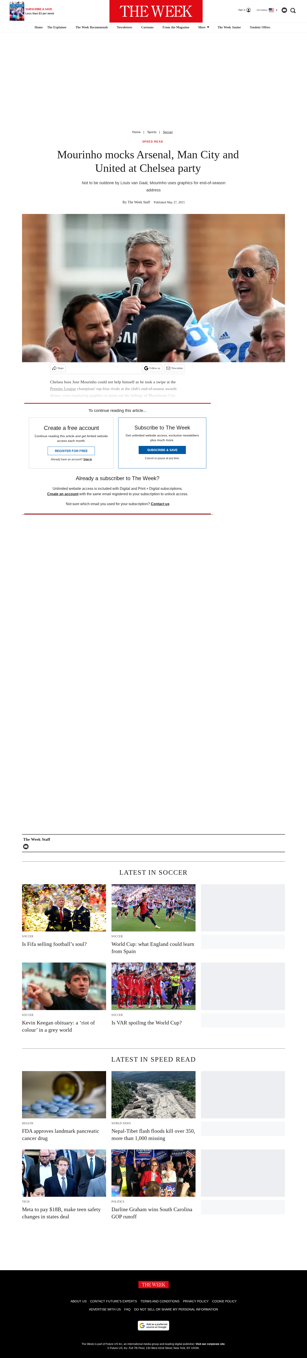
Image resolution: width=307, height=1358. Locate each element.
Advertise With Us (105, 1309)
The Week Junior (229, 27)
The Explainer (57, 27)
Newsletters (124, 27)
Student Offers (260, 27)
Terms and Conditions (159, 1301)
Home (136, 132)
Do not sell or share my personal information (176, 1309)
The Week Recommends (92, 27)
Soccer (168, 132)
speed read (152, 141)
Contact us (160, 504)
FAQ (127, 1309)
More (202, 27)
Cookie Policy (224, 1301)
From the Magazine (175, 27)
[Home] (38, 27)
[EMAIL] (27, 846)
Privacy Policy (196, 1301)
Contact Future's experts (113, 1301)
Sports (151, 132)
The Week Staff (139, 202)
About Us (79, 1301)
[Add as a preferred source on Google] (153, 1326)
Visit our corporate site (210, 1344)
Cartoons (147, 27)
